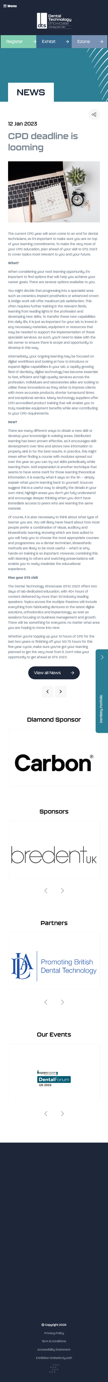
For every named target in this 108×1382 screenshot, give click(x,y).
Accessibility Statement (54, 1349)
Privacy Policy (54, 1333)
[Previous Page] (47, 691)
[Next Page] (61, 691)
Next (62, 891)
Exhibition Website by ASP (54, 1358)
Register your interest (23, 1232)
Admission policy (19, 1243)
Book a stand (17, 1238)
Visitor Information (21, 1222)
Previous (46, 891)
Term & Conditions (54, 1341)
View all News (47, 673)
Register (14, 41)
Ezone (83, 41)
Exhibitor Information (22, 1227)
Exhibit (49, 41)
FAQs (12, 1249)
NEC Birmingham (20, 1297)
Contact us (15, 1254)
